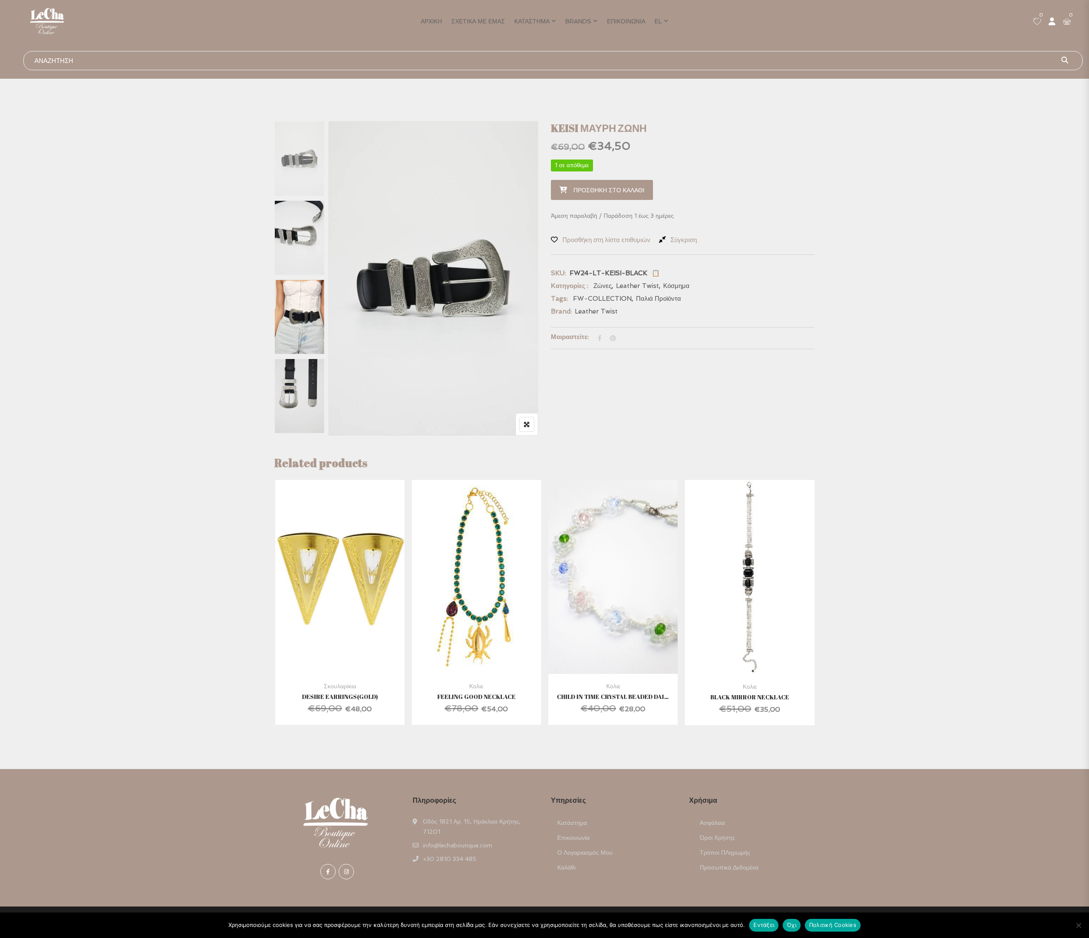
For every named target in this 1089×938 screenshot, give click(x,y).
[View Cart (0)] (1067, 22)
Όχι (791, 924)
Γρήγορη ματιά (340, 653)
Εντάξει (763, 924)
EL (658, 21)
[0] (1037, 22)
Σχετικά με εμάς (478, 21)
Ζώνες (602, 286)
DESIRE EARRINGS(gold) (340, 697)
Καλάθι (566, 867)
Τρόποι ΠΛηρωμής (725, 852)
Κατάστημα (532, 21)
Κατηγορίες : (569, 286)
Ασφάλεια (712, 822)
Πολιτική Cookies (832, 924)
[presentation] (280, 611)
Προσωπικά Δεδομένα (729, 867)
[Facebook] (328, 871)
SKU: (558, 273)
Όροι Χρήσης (717, 837)
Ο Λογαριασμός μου (585, 852)
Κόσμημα (676, 286)
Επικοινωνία (626, 21)
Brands (578, 21)
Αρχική (431, 21)
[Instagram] (346, 871)
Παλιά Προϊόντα (658, 298)
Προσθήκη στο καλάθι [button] (327, 596)
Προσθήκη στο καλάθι (608, 190)
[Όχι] (1078, 925)
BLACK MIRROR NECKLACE (749, 697)
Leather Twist (637, 286)
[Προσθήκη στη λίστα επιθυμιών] (350, 596)
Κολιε (476, 686)
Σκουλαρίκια (340, 686)
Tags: (559, 298)
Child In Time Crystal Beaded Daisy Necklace (613, 697)
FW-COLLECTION (602, 298)
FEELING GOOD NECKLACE (476, 697)
